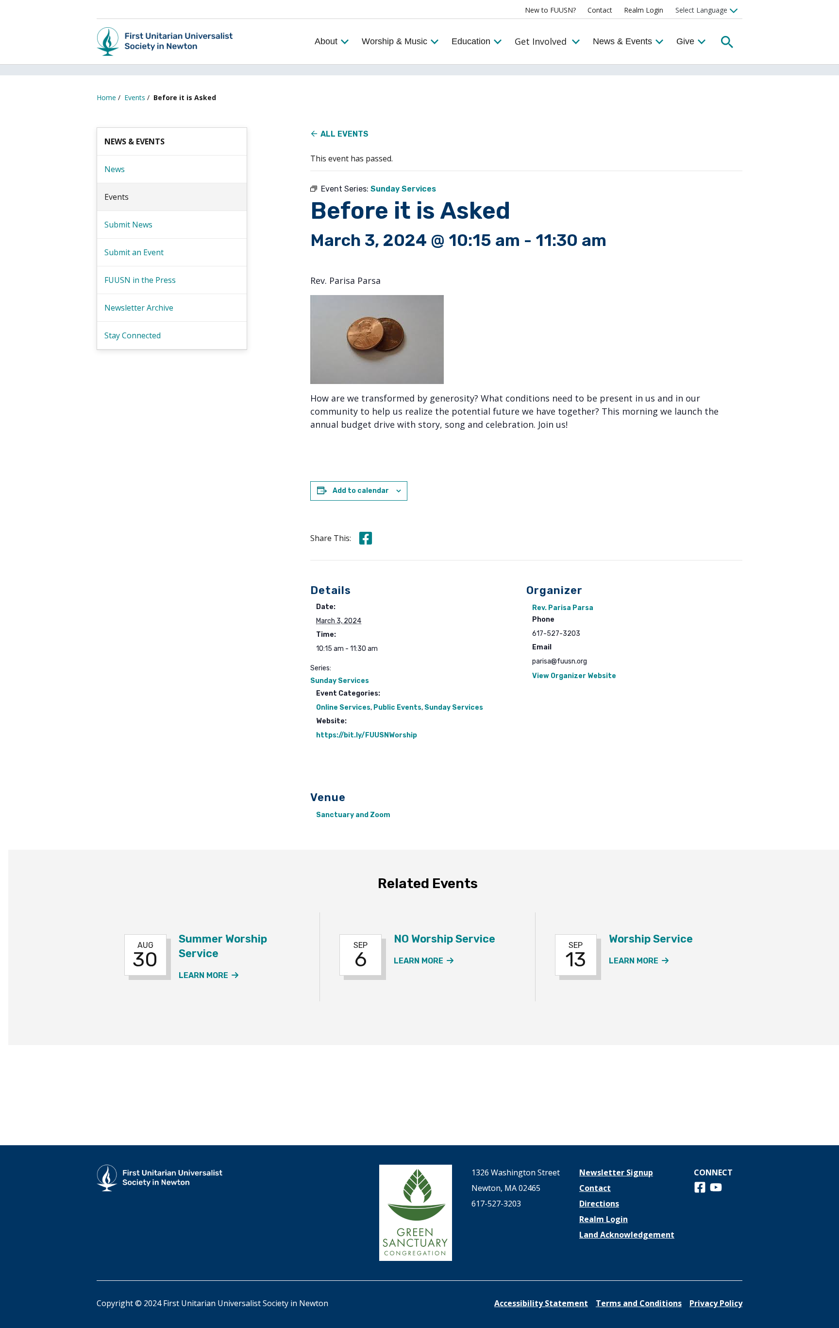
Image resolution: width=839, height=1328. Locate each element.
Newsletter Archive (138, 307)
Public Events (397, 707)
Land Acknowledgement (626, 1234)
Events (134, 97)
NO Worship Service (444, 938)
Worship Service (651, 938)
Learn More (209, 975)
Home (106, 97)
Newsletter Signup (616, 1172)
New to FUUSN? (550, 10)
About (326, 41)
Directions (599, 1203)
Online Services (343, 707)
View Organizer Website (574, 676)
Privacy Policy (715, 1303)
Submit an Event (134, 252)
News (114, 169)
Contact (599, 10)
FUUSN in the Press (140, 280)
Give (685, 41)
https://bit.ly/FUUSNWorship (366, 735)
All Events (344, 134)
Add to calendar (361, 491)
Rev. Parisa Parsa (562, 608)
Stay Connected (132, 335)
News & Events (622, 41)
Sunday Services (339, 681)
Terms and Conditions (639, 1303)
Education (471, 41)
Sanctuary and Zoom (353, 815)
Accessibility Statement (541, 1303)
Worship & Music (394, 41)
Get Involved (541, 41)
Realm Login (643, 10)
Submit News (128, 224)
